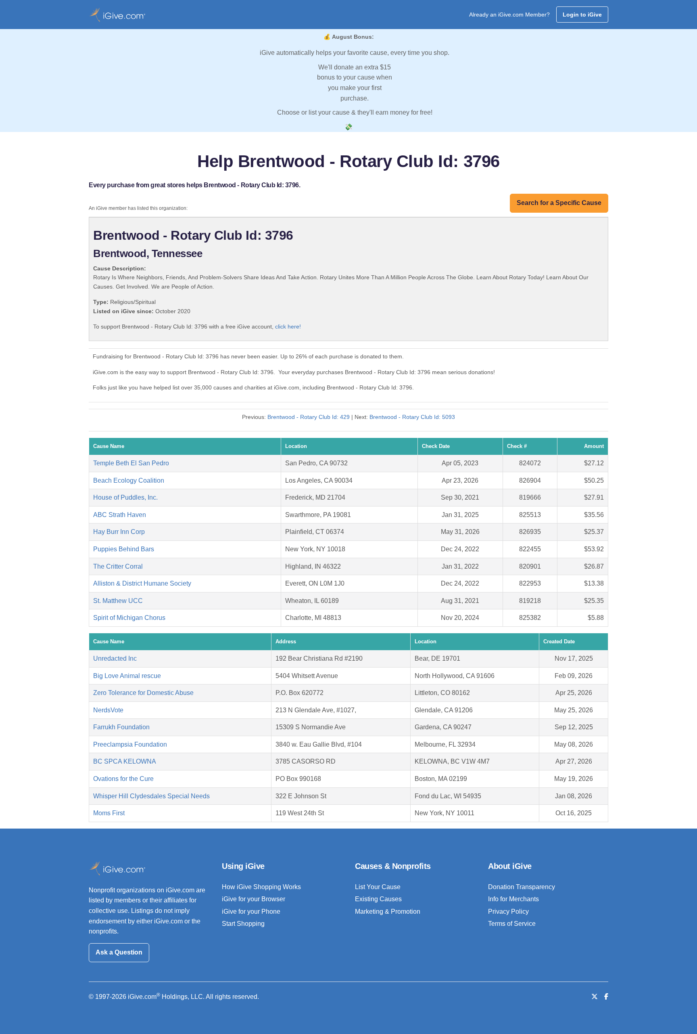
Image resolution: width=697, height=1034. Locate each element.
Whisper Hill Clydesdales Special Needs (151, 796)
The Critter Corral (118, 566)
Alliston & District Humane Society (142, 583)
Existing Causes (378, 899)
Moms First (109, 813)
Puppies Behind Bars (123, 549)
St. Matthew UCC (118, 600)
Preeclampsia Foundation (130, 744)
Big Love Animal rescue (127, 675)
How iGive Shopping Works (261, 886)
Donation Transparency (521, 886)
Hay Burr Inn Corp (119, 531)
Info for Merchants (513, 899)
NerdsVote (108, 710)
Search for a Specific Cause (559, 202)
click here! (288, 326)
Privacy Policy (508, 911)
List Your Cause (378, 886)
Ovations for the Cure (123, 778)
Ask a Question (119, 952)
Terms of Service (512, 923)
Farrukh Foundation (121, 727)
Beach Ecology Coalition (128, 480)
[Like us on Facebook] (606, 996)
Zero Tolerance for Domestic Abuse (143, 692)
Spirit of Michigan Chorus (129, 617)
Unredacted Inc (115, 658)
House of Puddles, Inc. (125, 497)
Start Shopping (243, 923)
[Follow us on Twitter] (594, 996)
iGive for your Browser (253, 899)
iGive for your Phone (251, 911)
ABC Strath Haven (119, 514)
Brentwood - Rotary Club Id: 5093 (412, 417)
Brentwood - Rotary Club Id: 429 (308, 417)
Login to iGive (582, 14)
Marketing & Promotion (387, 911)
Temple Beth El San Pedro (131, 463)
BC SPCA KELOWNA (124, 761)
